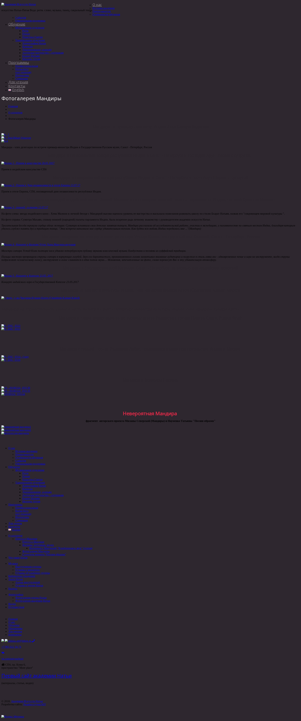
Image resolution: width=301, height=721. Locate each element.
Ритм (25, 30)
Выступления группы (28, 566)
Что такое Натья (17, 557)
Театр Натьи (15, 579)
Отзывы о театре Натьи (29, 585)
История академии (103, 8)
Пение (26, 33)
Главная (13, 106)
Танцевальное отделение (30, 40)
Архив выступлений (27, 582)
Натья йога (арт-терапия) (23, 71)
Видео (12, 603)
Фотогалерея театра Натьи (31, 597)
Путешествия (16, 607)
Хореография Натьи (34, 43)
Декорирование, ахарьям (37, 49)
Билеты (12, 588)
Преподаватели (101, 11)
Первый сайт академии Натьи (36, 675)
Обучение (16, 24)
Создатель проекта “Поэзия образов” (44, 554)
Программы (18, 62)
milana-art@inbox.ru (20, 640)
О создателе (15, 112)
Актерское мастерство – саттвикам (43, 52)
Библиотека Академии (21, 576)
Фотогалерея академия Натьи (32, 600)
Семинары (21, 78)
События (20, 17)
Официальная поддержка (30, 20)
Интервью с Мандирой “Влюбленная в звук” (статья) (60, 548)
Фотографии (15, 594)
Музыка (13, 563)
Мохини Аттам (31, 59)
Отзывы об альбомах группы (32, 572)
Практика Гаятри (32, 37)
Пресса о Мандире (26, 538)
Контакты (16, 86)
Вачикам (27, 46)
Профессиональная (26, 65)
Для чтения (18, 82)
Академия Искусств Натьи (27, 701)
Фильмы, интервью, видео (38, 545)
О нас (97, 4)
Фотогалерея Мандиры (36, 551)
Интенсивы (22, 75)
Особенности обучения (106, 14)
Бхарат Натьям (31, 55)
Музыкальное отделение (29, 27)
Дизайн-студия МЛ (34, 704)
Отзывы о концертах (27, 569)
